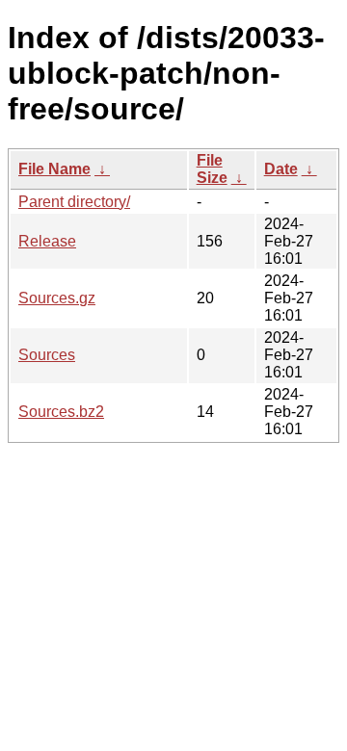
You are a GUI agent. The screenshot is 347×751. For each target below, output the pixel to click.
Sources (46, 355)
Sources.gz (56, 298)
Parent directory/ (74, 202)
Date (281, 169)
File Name (54, 169)
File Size (212, 169)
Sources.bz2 (61, 411)
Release (47, 241)
